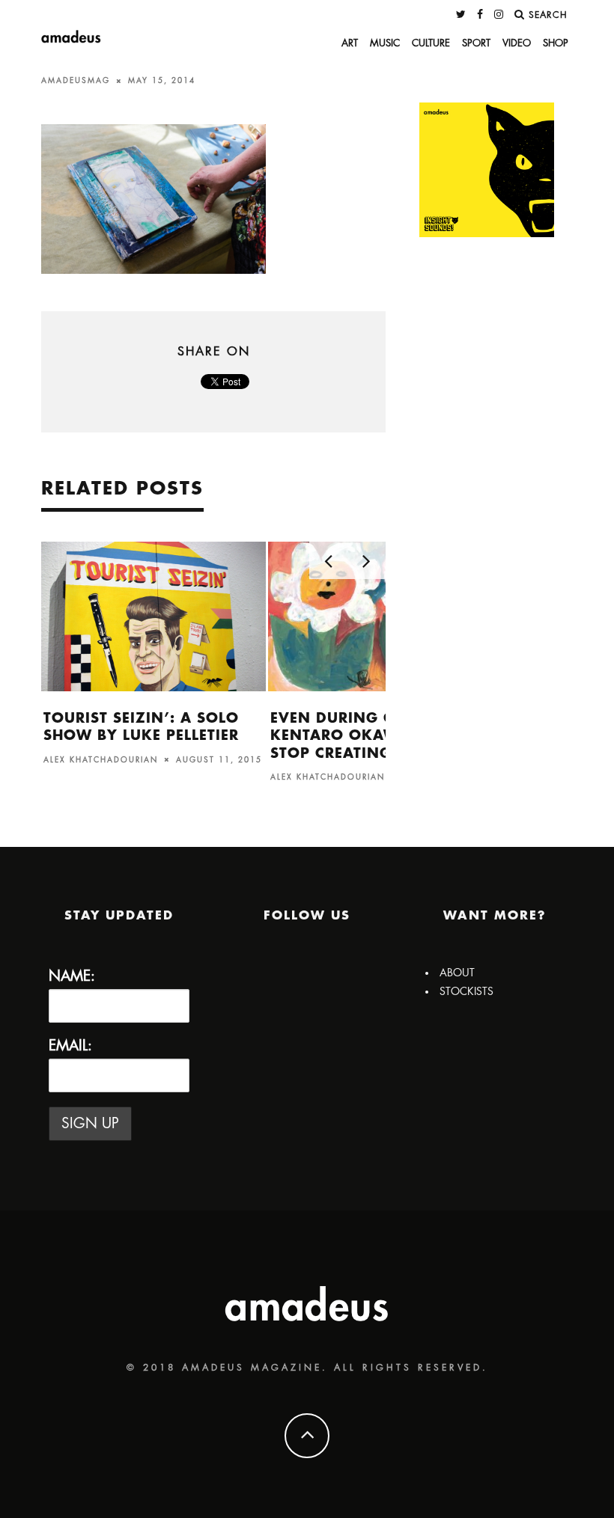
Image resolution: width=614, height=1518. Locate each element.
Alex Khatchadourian (100, 759)
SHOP (555, 43)
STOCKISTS (466, 991)
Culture (431, 43)
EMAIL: (70, 1045)
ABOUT (457, 972)
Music (385, 43)
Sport (476, 43)
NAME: (72, 976)
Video (516, 43)
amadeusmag (75, 81)
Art (349, 43)
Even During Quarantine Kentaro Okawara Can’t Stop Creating (378, 735)
